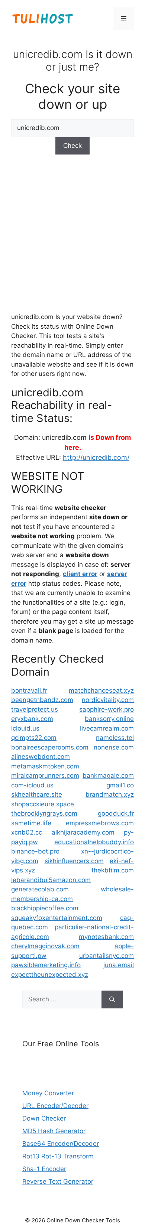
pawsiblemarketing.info (46, 965)
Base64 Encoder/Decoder (60, 1143)
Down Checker (44, 1118)
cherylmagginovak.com (45, 946)
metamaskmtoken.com (45, 766)
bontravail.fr (29, 690)
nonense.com (114, 747)
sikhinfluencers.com (74, 861)
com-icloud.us (32, 785)
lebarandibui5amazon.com (51, 880)
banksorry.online (109, 718)
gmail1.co (120, 785)
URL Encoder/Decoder (55, 1105)
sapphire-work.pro (106, 709)
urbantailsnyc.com (106, 955)
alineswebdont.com (40, 756)
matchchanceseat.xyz (101, 690)
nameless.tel (115, 737)
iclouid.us (25, 728)
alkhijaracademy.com (83, 832)
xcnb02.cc (26, 832)
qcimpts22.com (34, 737)
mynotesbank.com (106, 936)
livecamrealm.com (107, 728)
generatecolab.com (40, 889)
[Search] (112, 999)
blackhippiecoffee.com (44, 908)
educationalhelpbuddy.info (94, 842)
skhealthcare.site (36, 794)
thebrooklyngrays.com (44, 813)
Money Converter (48, 1093)
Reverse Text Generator (57, 1181)
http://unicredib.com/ (96, 457)
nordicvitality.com (108, 699)
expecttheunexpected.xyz (49, 974)
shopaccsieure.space (42, 804)
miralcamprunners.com (45, 775)
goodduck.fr (116, 813)
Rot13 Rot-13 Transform (58, 1156)
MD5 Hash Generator (54, 1131)
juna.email (118, 965)
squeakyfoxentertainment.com (56, 917)
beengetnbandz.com (42, 699)
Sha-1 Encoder (44, 1169)
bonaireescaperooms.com (49, 747)
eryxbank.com (32, 718)
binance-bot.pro (35, 851)
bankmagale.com (108, 775)
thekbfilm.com (112, 870)
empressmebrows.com (100, 823)
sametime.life (31, 823)
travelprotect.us (34, 709)
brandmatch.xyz (110, 794)
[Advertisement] (72, 232)
